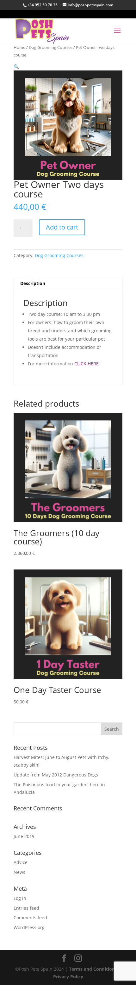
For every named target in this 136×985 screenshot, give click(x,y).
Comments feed (30, 918)
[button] (16, 66)
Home (19, 47)
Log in (20, 898)
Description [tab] (32, 283)
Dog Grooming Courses (50, 47)
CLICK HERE (86, 364)
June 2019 (24, 836)
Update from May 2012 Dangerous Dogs (56, 775)
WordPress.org (29, 927)
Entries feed (26, 908)
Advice (21, 862)
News (19, 872)
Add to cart (62, 227)
